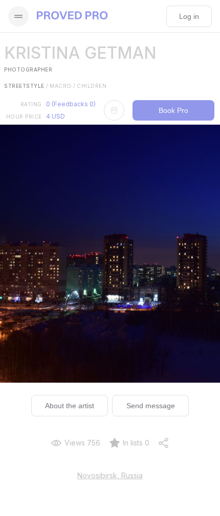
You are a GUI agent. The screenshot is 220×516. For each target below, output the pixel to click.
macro (62, 86)
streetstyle (26, 86)
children (91, 86)
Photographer (28, 69)
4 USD (55, 116)
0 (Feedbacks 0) (71, 104)
